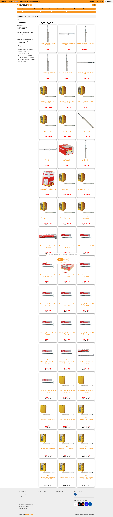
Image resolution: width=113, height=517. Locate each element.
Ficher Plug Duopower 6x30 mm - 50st (66, 246)
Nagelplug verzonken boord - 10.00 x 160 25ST (48, 217)
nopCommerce (29, 514)
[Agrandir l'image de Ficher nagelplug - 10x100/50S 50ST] (86, 34)
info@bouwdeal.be (35, 1)
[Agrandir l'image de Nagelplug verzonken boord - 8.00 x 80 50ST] (67, 120)
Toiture (35, 9)
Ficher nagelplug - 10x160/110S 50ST (67, 72)
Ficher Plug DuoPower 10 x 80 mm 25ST (67, 333)
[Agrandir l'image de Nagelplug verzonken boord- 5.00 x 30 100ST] (67, 207)
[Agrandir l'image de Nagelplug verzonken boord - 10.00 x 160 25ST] (48, 207)
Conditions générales (24, 506)
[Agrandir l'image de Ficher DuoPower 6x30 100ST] (86, 236)
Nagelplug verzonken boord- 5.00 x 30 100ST (67, 217)
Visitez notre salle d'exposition (26, 498)
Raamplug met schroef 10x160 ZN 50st (48, 420)
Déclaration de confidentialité (26, 504)
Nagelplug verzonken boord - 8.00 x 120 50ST (85, 130)
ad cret (20, 49)
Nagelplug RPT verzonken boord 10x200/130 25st (86, 478)
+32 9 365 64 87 (25, 1)
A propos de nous (23, 508)
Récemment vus (41, 500)
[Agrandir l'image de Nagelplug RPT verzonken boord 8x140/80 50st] (67, 468)
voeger (20, 61)
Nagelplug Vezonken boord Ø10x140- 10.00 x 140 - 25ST (85, 188)
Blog (38, 498)
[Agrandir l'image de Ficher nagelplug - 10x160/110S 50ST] (67, 62)
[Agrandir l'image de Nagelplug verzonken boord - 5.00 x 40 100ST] (48, 91)
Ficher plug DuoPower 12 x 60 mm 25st (48, 362)
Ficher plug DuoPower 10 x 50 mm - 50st (86, 304)
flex (28, 51)
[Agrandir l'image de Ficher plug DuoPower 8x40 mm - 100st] (67, 265)
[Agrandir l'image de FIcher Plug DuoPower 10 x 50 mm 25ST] (48, 323)
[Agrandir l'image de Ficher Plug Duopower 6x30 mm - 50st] (67, 236)
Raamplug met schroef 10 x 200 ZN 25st (67, 391)
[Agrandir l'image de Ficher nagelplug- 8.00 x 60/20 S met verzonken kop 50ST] (48, 178)
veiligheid (27, 59)
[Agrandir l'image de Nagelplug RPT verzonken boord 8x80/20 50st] (48, 439)
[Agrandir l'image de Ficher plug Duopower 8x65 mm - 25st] (67, 294)
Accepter (60, 259)
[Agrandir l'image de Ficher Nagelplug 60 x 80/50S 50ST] (48, 149)
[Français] (15, 1)
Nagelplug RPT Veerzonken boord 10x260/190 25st (66, 449)
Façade (51, 9)
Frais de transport (23, 494)
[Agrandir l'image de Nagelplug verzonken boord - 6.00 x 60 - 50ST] (86, 91)
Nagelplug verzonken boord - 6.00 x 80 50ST (48, 130)
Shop (89, 9)
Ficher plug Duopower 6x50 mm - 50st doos (47, 275)
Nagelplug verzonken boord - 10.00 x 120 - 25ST (67, 188)
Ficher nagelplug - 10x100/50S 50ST (85, 44)
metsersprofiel (29, 55)
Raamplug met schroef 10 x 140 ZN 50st (67, 420)
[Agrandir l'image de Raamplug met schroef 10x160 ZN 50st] (48, 410)
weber (24, 61)
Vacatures (21, 502)
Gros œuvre (25, 9)
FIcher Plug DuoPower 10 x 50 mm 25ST (48, 333)
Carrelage (74, 9)
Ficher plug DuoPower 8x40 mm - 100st (66, 275)
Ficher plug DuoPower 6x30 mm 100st (47, 246)
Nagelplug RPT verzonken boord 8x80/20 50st (48, 449)
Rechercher (40, 496)
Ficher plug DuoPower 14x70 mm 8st (48, 391)
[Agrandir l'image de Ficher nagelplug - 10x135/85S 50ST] (48, 62)
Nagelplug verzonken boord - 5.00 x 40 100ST (48, 101)
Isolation (43, 9)
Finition (65, 9)
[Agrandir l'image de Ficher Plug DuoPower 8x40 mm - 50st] (86, 265)
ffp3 (25, 51)
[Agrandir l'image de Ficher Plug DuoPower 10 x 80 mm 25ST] (67, 323)
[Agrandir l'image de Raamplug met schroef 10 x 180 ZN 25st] (86, 381)
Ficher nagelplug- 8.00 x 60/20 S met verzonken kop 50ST (48, 189)
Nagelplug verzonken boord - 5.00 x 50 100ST (67, 101)
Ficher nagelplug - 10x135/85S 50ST (48, 72)
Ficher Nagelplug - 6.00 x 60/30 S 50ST (48, 44)
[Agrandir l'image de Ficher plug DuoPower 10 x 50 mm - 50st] (86, 294)
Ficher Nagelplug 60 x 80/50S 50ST (48, 159)
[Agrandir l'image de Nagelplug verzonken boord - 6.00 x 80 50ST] (48, 120)
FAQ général (22, 496)
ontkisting (20, 57)
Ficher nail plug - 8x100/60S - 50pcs (85, 72)
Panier (57, 500)
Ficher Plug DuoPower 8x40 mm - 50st (85, 275)
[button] (47, 359)
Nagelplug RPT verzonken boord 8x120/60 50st (48, 478)
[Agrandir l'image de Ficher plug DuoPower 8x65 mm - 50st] (48, 294)
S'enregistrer (91, 1)
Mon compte (59, 494)
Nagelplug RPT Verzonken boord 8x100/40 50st (86, 449)
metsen (21, 56)
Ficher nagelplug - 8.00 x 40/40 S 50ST (86, 159)
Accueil (20, 16)
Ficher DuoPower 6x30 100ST (86, 246)
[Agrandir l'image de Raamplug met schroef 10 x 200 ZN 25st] (67, 381)
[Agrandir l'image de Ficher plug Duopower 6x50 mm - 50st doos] (48, 265)
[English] (17, 1)
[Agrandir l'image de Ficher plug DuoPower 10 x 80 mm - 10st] (86, 323)
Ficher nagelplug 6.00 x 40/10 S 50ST (67, 44)
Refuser (66, 259)
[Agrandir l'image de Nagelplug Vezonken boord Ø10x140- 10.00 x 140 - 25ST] (86, 178)
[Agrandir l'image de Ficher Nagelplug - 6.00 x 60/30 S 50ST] (48, 34)
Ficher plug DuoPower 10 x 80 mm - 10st (86, 333)
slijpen (25, 57)
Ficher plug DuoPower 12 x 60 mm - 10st (67, 362)
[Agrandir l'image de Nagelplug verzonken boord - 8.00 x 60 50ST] (86, 207)
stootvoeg (21, 59)
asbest (31, 49)
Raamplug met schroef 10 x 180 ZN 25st (85, 391)
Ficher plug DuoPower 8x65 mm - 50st (47, 304)
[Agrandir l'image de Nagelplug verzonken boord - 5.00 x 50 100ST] (67, 91)
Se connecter (99, 1)
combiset (20, 51)
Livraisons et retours (23, 500)
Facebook (75, 494)
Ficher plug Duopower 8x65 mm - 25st (66, 304)
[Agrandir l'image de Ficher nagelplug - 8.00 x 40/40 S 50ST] (86, 149)
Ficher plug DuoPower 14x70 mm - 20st (85, 362)
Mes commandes (60, 496)
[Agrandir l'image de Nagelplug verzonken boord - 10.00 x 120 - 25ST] (67, 178)
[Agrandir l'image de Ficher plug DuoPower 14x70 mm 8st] (48, 381)
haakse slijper (21, 53)
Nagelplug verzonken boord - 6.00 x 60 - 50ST (85, 101)
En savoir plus (63, 262)
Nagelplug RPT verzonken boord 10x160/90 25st (86, 420)
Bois (58, 9)
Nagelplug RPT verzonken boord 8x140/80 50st (67, 478)
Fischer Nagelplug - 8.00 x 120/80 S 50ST (67, 159)
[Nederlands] (13, 1)
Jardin (82, 9)
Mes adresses (59, 498)
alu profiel (25, 49)
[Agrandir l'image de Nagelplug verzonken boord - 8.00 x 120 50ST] (86, 120)
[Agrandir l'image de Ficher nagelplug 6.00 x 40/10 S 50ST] (67, 34)
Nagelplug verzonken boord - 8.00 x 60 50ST (85, 217)
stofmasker (31, 57)
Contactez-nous (41, 494)
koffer (27, 53)
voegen (33, 59)
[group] (86, 62)
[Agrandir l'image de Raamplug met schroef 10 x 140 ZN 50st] (67, 410)
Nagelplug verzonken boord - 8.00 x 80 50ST (67, 130)
